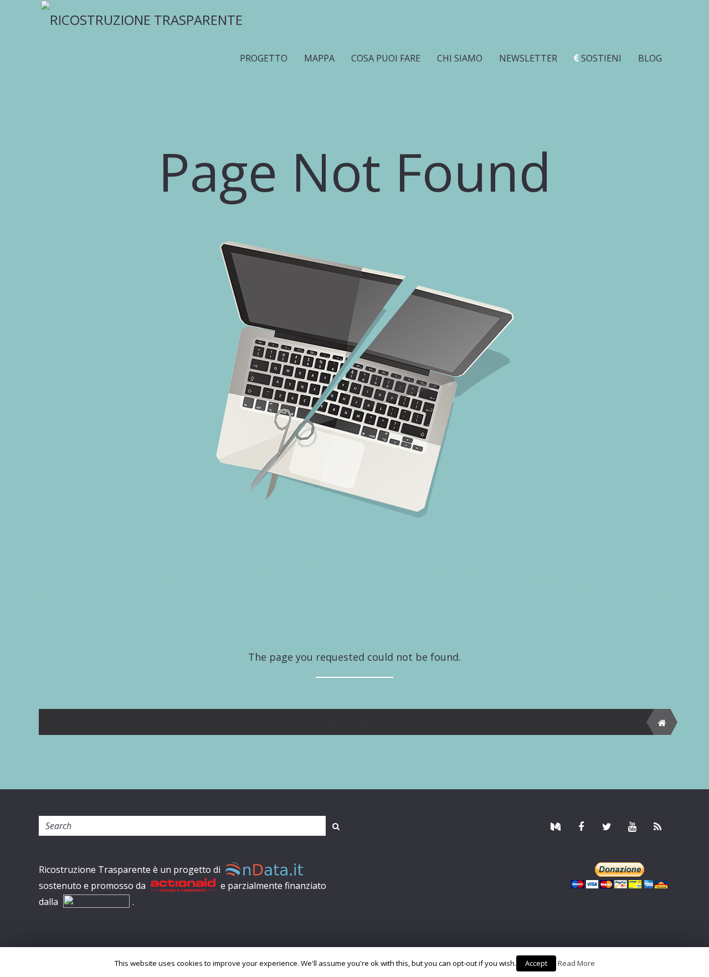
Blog (650, 58)
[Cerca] (336, 826)
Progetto (263, 58)
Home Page (344, 721)
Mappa (319, 58)
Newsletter (528, 58)
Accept (536, 963)
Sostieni (600, 58)
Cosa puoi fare (385, 58)
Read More (576, 963)
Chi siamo (459, 58)
